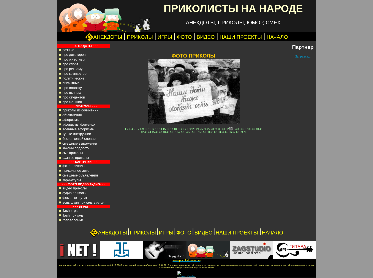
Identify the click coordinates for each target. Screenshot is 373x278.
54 (186, 132)
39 (253, 129)
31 (223, 129)
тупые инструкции (76, 134)
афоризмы (70, 120)
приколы (140, 37)
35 (238, 129)
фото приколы (73, 166)
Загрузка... (303, 56)
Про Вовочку (72, 88)
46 (156, 132)
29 (216, 129)
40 (257, 129)
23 (193, 129)
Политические (73, 78)
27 (208, 129)
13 (156, 129)
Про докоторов (74, 54)
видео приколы (74, 188)
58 (200, 132)
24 (197, 129)
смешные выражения (79, 143)
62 (215, 132)
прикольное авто (75, 170)
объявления (72, 115)
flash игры (70, 210)
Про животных (73, 59)
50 (171, 132)
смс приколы (72, 153)
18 (175, 129)
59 (204, 132)
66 (230, 132)
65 (226, 132)
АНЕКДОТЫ (107, 37)
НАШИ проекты (241, 37)
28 (212, 129)
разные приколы (75, 157)
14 (160, 129)
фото (184, 37)
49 (167, 132)
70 (245, 132)
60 (208, 132)
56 (193, 132)
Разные (68, 50)
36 (242, 129)
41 (260, 129)
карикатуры (71, 180)
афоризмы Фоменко (78, 124)
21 (186, 129)
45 (153, 132)
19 (178, 129)
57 (197, 132)
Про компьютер (74, 73)
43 (145, 132)
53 (182, 132)
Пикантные (71, 83)
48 (164, 132)
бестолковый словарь (79, 139)
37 (246, 129)
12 (153, 129)
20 (182, 129)
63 (219, 132)
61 (211, 132)
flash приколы (73, 215)
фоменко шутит (74, 198)
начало (277, 37)
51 (175, 132)
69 (241, 132)
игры (165, 37)
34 (235, 129)
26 (205, 129)
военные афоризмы (78, 129)
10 (145, 129)
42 (142, 132)
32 (227, 129)
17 (171, 129)
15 (164, 129)
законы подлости (76, 148)
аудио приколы (74, 193)
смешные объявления (80, 175)
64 (222, 132)
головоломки (72, 220)
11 (149, 129)
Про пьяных (71, 92)
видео (206, 37)
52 (178, 132)
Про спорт (70, 64)
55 (189, 132)
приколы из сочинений (80, 110)
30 (219, 129)
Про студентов (73, 97)
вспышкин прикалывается (83, 202)
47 (160, 132)
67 (233, 132)
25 (201, 129)
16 (167, 129)
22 (190, 129)
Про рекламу (72, 69)
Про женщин (72, 102)
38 (249, 129)
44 (149, 132)
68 (237, 132)
